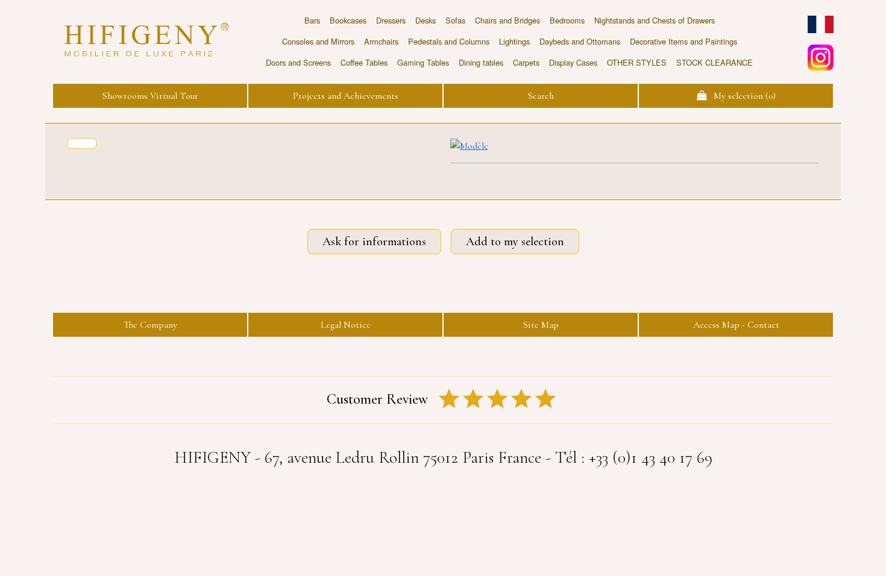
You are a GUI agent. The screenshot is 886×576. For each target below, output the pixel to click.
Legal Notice (346, 325)
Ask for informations (374, 241)
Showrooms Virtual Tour (150, 96)
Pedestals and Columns (448, 41)
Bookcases (348, 20)
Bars (312, 20)
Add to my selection (515, 241)
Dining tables (481, 62)
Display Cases (573, 62)
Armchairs (381, 41)
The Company (150, 325)
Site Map (541, 325)
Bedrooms (567, 20)
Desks (425, 20)
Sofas (455, 20)
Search (541, 96)
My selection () (741, 96)
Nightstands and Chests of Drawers (654, 20)
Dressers (391, 20)
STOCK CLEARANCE (714, 62)
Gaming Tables (423, 62)
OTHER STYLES (637, 62)
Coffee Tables (364, 62)
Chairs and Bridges (507, 20)
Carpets (526, 62)
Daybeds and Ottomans (579, 41)
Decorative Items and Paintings (683, 41)
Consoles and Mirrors (318, 41)
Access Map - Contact (736, 325)
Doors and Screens (298, 62)
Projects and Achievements (345, 96)
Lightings (514, 41)
